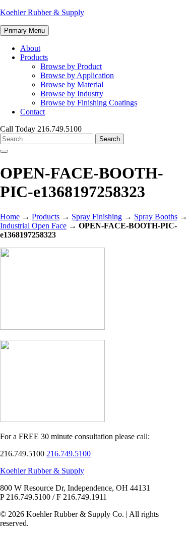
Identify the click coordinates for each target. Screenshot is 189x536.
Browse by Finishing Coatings (88, 102)
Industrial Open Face (33, 225)
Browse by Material (71, 84)
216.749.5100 (68, 453)
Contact (32, 111)
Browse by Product (71, 66)
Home (10, 216)
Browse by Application (77, 75)
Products (34, 57)
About (30, 48)
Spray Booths (155, 216)
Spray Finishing (97, 216)
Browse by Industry (71, 93)
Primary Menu (24, 30)
